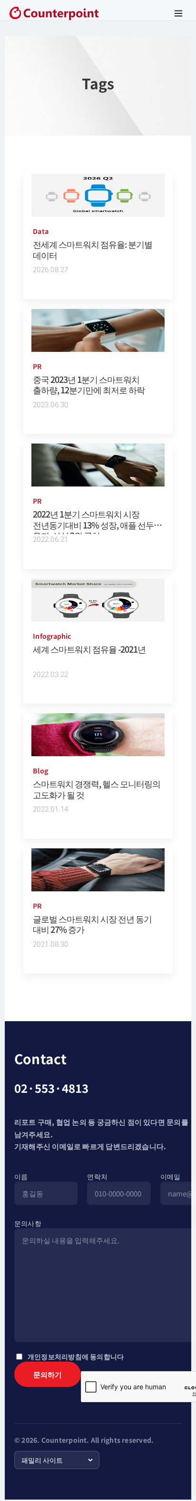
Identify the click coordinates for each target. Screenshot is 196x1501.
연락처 (97, 1176)
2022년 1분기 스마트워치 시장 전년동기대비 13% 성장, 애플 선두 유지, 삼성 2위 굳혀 (93, 524)
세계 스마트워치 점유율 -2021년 (89, 649)
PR (37, 366)
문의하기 (47, 1374)
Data (41, 231)
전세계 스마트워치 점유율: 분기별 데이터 (92, 249)
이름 (21, 1176)
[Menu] (178, 13)
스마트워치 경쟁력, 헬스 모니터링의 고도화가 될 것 (96, 789)
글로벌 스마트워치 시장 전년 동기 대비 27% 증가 (92, 924)
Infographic (52, 636)
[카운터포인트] (54, 13)
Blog (40, 770)
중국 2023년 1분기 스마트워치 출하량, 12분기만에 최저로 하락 (89, 384)
